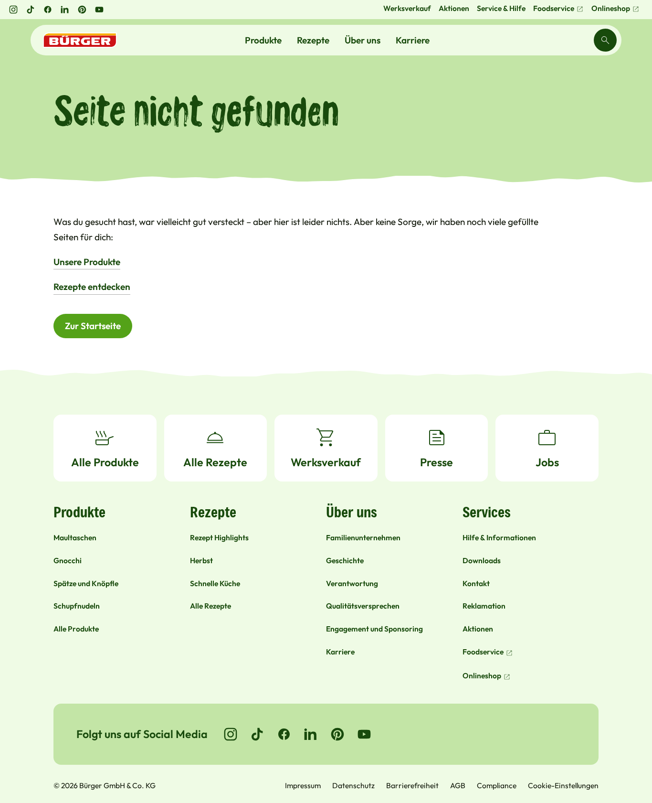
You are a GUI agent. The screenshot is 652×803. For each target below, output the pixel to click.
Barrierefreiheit (412, 785)
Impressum (303, 785)
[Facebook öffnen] (48, 9)
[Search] (605, 40)
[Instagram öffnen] (13, 9)
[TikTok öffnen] (30, 9)
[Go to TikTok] (257, 734)
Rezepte (313, 40)
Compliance (496, 785)
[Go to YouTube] (364, 734)
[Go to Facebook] (284, 734)
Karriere (413, 40)
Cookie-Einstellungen (563, 785)
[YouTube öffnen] (99, 9)
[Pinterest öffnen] (82, 9)
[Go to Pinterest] (337, 734)
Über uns (362, 40)
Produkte (263, 40)
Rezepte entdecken (91, 286)
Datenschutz (353, 785)
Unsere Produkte (86, 262)
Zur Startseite (93, 326)
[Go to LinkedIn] (310, 734)
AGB (457, 785)
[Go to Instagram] (230, 734)
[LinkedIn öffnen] (65, 9)
